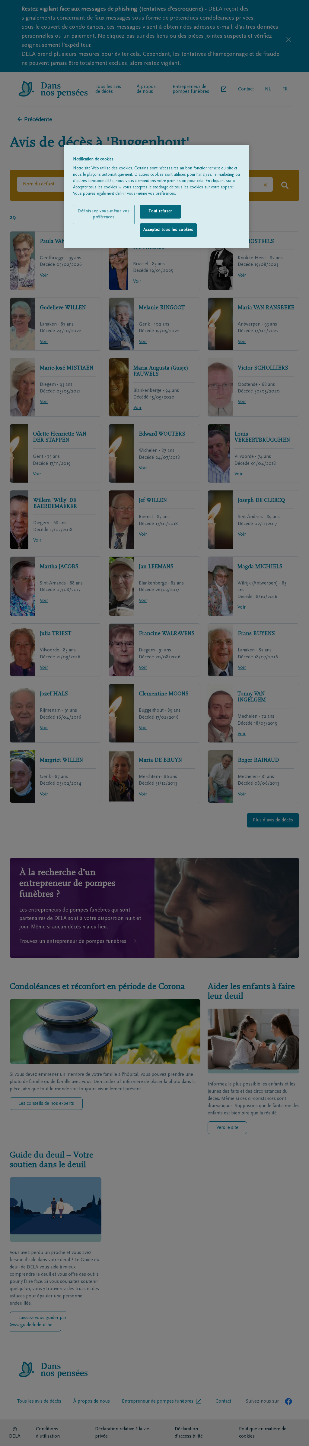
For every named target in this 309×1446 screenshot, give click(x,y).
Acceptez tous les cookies (168, 230)
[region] (156, 196)
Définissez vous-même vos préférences (104, 214)
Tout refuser (160, 211)
